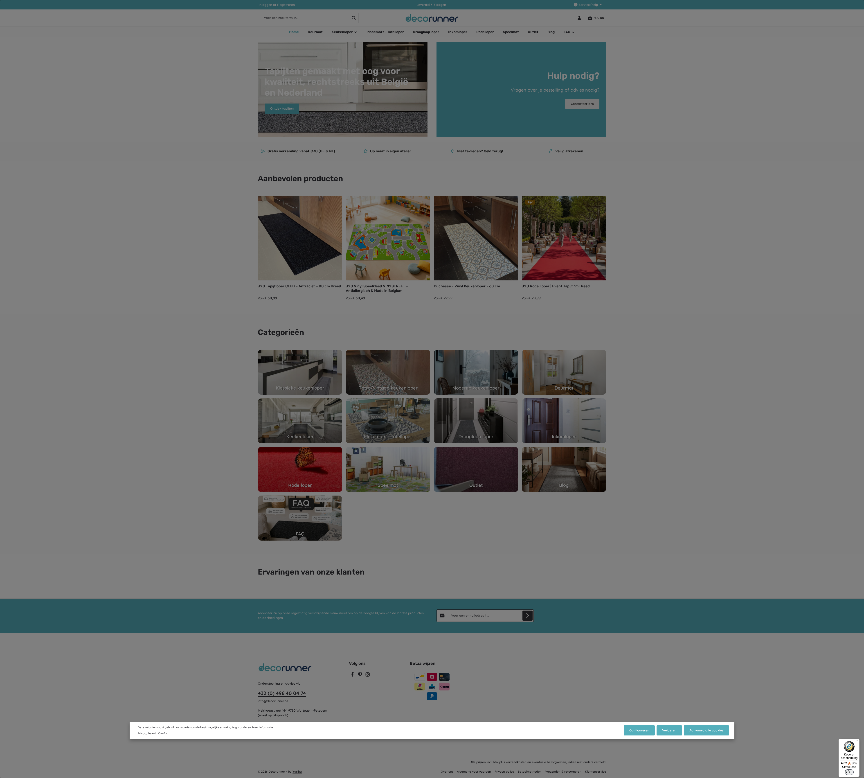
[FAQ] (300, 518)
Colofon (163, 733)
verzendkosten (516, 762)
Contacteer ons (582, 104)
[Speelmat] (388, 469)
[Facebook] (353, 676)
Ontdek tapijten (282, 108)
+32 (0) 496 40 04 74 (282, 693)
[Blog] (564, 469)
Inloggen (265, 5)
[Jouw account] (579, 18)
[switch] (849, 772)
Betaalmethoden (530, 771)
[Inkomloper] (564, 420)
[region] (432, 248)
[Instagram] (367, 676)
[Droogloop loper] (476, 420)
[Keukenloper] (300, 420)
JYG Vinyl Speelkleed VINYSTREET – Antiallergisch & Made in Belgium (377, 288)
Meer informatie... (263, 727)
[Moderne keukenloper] (476, 372)
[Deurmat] (564, 372)
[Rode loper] (300, 469)
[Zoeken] (354, 18)
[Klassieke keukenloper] (300, 372)
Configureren (639, 730)
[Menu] (857, 741)
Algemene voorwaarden (474, 771)
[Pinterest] (360, 676)
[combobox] (305, 18)
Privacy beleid (147, 733)
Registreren (286, 5)
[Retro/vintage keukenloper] (388, 372)
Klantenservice (595, 771)
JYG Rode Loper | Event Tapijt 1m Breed (556, 286)
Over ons (447, 771)
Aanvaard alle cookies (706, 730)
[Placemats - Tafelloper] (388, 420)
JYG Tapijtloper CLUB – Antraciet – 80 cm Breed (299, 286)
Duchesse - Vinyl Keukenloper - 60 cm (467, 286)
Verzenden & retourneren (563, 771)
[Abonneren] (527, 616)
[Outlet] (476, 469)
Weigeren (669, 730)
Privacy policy (504, 771)
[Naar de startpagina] (432, 18)
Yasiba (297, 771)
